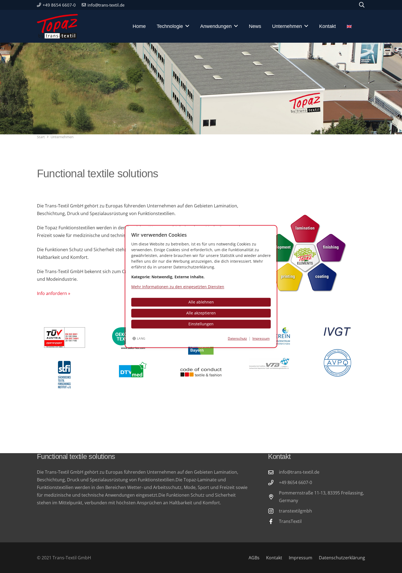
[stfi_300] (64, 374)
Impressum (300, 558)
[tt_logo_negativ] (57, 26)
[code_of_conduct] (201, 372)
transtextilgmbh (295, 511)
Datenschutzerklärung (342, 558)
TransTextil (290, 521)
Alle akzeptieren (201, 313)
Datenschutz (237, 338)
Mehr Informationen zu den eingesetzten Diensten (177, 287)
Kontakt (274, 558)
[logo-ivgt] (337, 331)
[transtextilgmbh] (273, 511)
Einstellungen (201, 324)
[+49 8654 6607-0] (273, 482)
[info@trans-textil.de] (273, 472)
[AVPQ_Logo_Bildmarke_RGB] (337, 363)
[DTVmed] (133, 370)
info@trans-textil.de (299, 472)
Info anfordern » (53, 293)
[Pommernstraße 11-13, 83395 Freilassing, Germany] (273, 496)
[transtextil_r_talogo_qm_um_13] (64, 337)
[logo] (269, 363)
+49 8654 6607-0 (295, 482)
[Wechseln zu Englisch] (353, 26)
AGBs (254, 558)
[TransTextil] (273, 521)
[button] (362, 5)
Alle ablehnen (201, 302)
